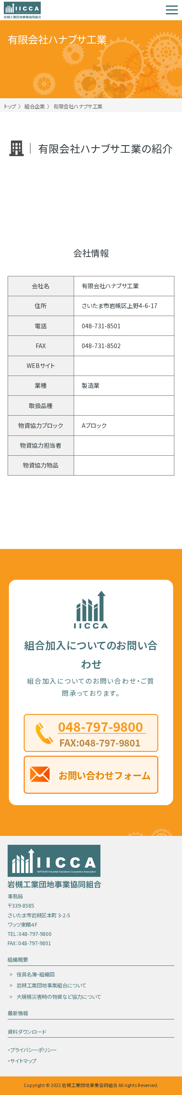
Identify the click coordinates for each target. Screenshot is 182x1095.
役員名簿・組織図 (36, 974)
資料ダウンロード (27, 1032)
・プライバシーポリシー (32, 1050)
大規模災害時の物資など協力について (59, 996)
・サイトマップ (22, 1061)
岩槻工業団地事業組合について (51, 985)
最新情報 (18, 1013)
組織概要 (18, 959)
